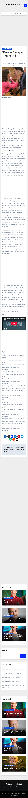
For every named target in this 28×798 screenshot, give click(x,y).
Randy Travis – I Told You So (10, 681)
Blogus (23, 793)
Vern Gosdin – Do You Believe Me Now (9, 450)
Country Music (13, 4)
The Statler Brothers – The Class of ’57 (13, 673)
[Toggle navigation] (1, 5)
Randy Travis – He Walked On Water (12, 669)
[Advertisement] (14, 32)
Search (4, 650)
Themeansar (14, 795)
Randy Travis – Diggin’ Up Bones (11, 677)
